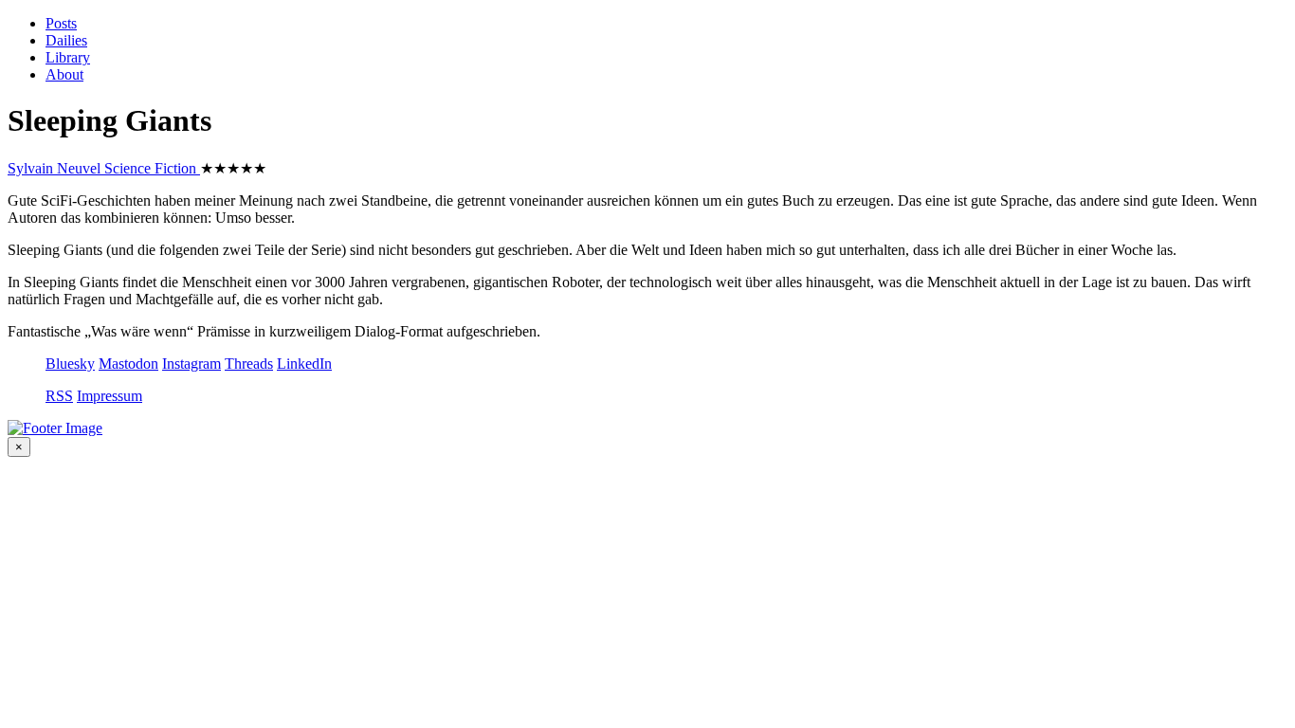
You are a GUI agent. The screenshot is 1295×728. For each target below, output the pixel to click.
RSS (59, 396)
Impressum (109, 396)
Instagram (191, 363)
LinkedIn (304, 363)
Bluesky (70, 363)
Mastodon (128, 363)
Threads (249, 363)
